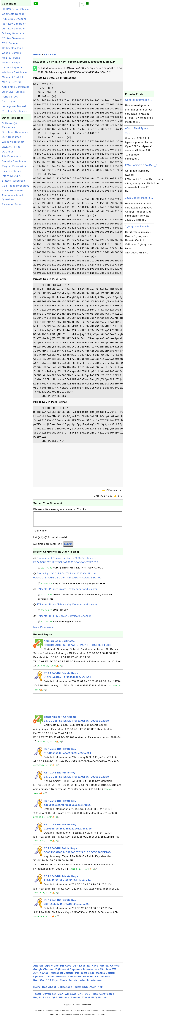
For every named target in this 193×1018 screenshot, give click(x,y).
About (52, 987)
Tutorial (73, 980)
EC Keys (92, 965)
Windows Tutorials (13, 142)
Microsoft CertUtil (12, 77)
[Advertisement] (16, 252)
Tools (63, 980)
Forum (102, 997)
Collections (65, 987)
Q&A (55, 997)
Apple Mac (52, 965)
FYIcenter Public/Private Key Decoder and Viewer (67, 589)
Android (38, 965)
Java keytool (9, 101)
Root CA (38, 980)
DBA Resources (11, 137)
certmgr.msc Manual (14, 106)
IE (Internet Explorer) (68, 969)
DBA (60, 994)
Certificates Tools (12, 48)
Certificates (106, 994)
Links (46, 997)
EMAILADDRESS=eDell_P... (142, 165)
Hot (44, 987)
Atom (92, 987)
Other (50, 976)
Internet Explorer (12, 67)
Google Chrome (11, 53)
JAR (80, 994)
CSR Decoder (10, 43)
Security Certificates (14, 161)
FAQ (94, 997)
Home (37, 54)
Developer (49, 994)
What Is (84, 980)
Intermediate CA (93, 969)
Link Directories (11, 171)
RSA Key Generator (14, 23)
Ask (100, 987)
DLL (87, 994)
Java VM (110, 969)
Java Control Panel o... (139, 198)
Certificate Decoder (13, 14)
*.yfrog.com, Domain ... (139, 226)
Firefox (104, 965)
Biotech (64, 997)
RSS (85, 987)
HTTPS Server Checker (16, 9)
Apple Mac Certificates (15, 87)
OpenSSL (39, 976)
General (115, 965)
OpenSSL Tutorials (13, 92)
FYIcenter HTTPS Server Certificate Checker (64, 616)
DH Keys (65, 965)
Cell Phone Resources (15, 185)
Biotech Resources (13, 180)
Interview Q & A (11, 176)
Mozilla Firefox (11, 57)
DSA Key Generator (14, 28)
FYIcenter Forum (12, 204)
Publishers (75, 976)
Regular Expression (14, 166)
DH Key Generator (13, 33)
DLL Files (8, 151)
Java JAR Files (11, 147)
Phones (76, 997)
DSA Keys (79, 965)
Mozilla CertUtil (11, 82)
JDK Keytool (41, 973)
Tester (37, 994)
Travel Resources (12, 190)
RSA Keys (50, 54)
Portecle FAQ (10, 96)
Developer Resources (15, 132)
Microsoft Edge (11, 62)
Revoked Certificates (14, 111)
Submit (68, 544)
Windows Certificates (15, 72)
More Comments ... (44, 627)
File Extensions (11, 156)
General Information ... (138, 100)
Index (77, 987)
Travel (86, 997)
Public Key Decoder (14, 19)
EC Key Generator (13, 38)
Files (95, 994)
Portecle (60, 976)
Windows (97, 980)
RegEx (37, 997)
